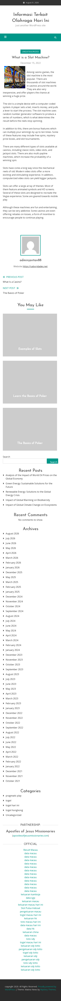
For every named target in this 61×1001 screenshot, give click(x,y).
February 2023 (13, 703)
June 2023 (11, 684)
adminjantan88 (30, 260)
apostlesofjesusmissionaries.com (30, 835)
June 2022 (11, 742)
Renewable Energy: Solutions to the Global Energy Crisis (28, 493)
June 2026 (11, 543)
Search (6, 456)
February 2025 (13, 586)
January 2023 (13, 708)
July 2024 (10, 620)
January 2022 (13, 766)
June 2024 (11, 625)
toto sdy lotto (30, 962)
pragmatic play (13, 795)
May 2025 (11, 577)
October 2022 (13, 722)
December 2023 (14, 654)
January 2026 (13, 567)
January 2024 (13, 650)
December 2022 (14, 713)
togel (8, 800)
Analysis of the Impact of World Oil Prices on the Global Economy (31, 477)
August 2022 (12, 732)
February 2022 (13, 761)
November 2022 (14, 717)
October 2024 (13, 606)
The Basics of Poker (30, 443)
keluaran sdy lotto (30, 966)
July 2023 (10, 679)
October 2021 (13, 781)
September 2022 (14, 727)
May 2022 (11, 747)
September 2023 (14, 669)
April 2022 (11, 751)
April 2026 (11, 553)
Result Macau (30, 849)
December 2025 (14, 572)
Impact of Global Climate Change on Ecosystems (31, 504)
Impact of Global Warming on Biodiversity (28, 500)
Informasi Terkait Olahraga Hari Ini (30, 17)
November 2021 (14, 776)
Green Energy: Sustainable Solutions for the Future (29, 485)
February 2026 (13, 562)
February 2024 (13, 645)
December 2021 (14, 771)
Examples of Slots (30, 349)
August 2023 (12, 674)
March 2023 (12, 698)
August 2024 (12, 616)
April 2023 (11, 693)
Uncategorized (30, 51)
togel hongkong (14, 810)
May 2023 (11, 688)
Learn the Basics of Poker (30, 396)
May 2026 (11, 548)
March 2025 (12, 582)
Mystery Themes (48, 989)
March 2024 (12, 640)
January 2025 (13, 591)
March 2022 (12, 756)
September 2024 (14, 611)
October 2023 (13, 664)
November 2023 (14, 659)
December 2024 (14, 596)
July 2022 (10, 737)
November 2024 (14, 601)
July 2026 (10, 538)
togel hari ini (12, 805)
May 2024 (11, 630)
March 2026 (12, 557)
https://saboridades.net (35, 266)
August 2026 (12, 533)
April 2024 (11, 635)
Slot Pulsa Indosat (30, 908)
